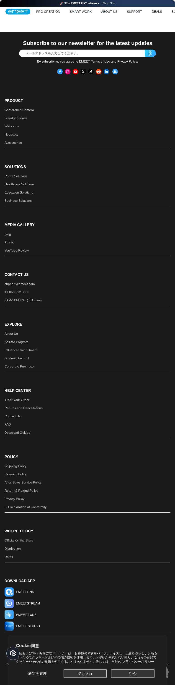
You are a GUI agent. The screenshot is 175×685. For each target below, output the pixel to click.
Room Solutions (16, 176)
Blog (8, 234)
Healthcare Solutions (19, 184)
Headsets (11, 134)
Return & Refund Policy (21, 490)
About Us (11, 333)
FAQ (8, 424)
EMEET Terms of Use (94, 61)
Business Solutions (18, 200)
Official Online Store (19, 540)
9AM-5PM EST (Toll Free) (23, 300)
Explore (13, 324)
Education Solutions (19, 192)
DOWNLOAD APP (20, 581)
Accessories (13, 142)
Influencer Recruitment (21, 350)
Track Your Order (17, 400)
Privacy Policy (127, 61)
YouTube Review (17, 250)
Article (9, 242)
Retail (9, 557)
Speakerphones (16, 118)
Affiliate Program (16, 342)
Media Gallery (20, 225)
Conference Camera (19, 110)
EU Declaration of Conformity (25, 507)
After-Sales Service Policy (23, 482)
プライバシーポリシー (138, 661)
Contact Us (17, 275)
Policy (11, 457)
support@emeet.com (20, 284)
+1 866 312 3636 (17, 292)
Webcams (12, 126)
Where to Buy (19, 531)
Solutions (15, 167)
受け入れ (85, 673)
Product (14, 101)
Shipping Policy (15, 466)
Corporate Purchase (19, 366)
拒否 (132, 673)
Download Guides (17, 432)
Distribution (13, 548)
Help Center (18, 391)
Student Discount (17, 358)
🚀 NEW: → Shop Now (88, 3)
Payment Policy (16, 474)
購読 (150, 53)
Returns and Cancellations (24, 408)
